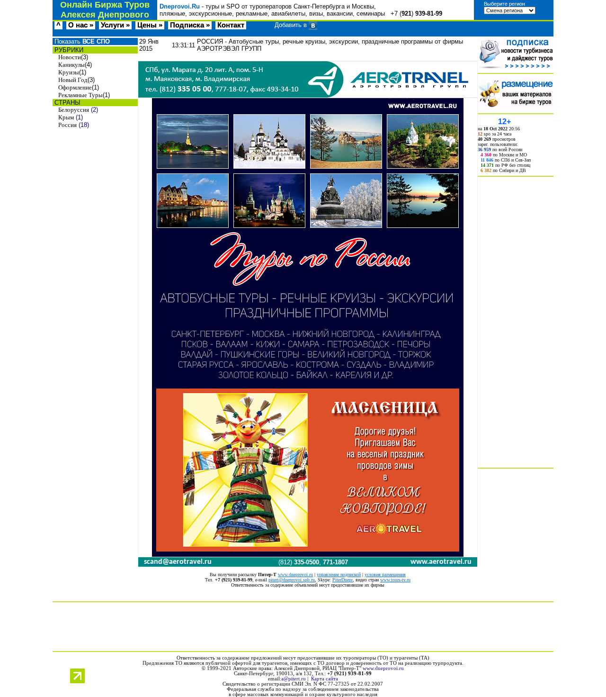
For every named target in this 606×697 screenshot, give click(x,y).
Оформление (75, 87)
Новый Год (73, 79)
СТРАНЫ (66, 102)
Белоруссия (73, 109)
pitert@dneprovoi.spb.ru (291, 579)
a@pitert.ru (293, 678)
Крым (66, 117)
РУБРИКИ (68, 50)
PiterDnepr (342, 579)
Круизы (68, 72)
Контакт (230, 25)
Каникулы (71, 64)
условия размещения (385, 574)
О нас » (80, 25)
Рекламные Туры (80, 95)
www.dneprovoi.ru (295, 574)
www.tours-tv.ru (395, 579)
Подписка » (190, 25)
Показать (81, 41)
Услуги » (115, 25)
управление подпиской (339, 574)
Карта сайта (324, 678)
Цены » (149, 25)
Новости (69, 57)
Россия (67, 124)
